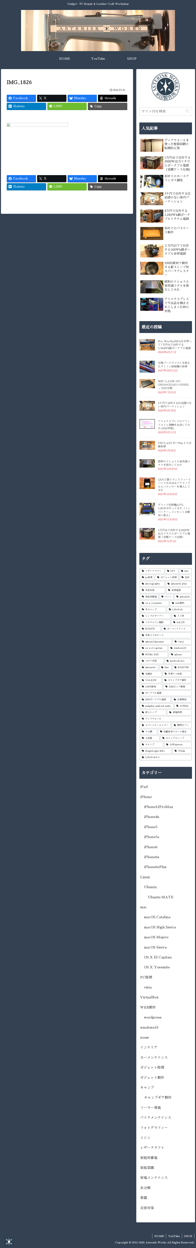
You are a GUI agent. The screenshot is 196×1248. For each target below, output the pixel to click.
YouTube (174, 1236)
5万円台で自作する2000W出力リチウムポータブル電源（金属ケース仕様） (174, 533)
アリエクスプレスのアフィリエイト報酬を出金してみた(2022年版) (174, 424)
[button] (187, 111)
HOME (159, 1236)
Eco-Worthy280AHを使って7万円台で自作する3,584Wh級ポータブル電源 (175, 344)
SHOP (188, 1236)
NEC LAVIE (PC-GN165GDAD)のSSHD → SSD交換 (173, 384)
